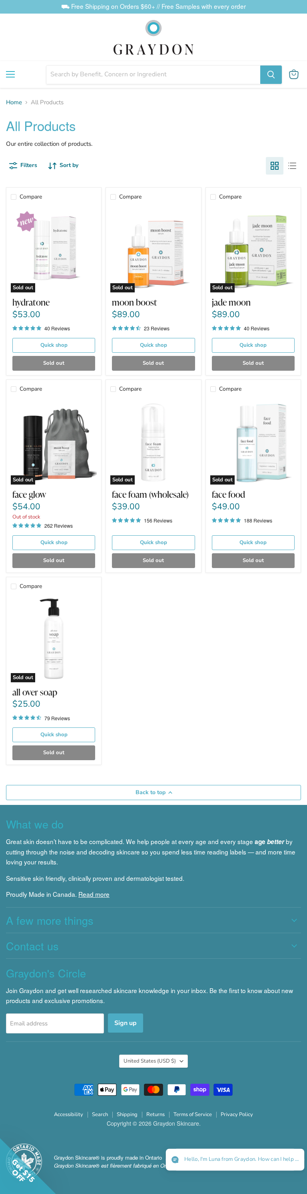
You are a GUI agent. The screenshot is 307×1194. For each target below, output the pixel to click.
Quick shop (54, 345)
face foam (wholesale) (150, 494)
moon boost (134, 302)
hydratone (31, 302)
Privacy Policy (237, 1114)
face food (228, 494)
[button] (235, 1160)
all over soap (34, 692)
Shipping (127, 1114)
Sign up (125, 1023)
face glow (29, 494)
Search (100, 1114)
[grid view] (274, 166)
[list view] (292, 166)
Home (14, 102)
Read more (94, 894)
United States (150, 1061)
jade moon (231, 302)
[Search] (271, 75)
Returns (155, 1114)
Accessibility (68, 1114)
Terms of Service (192, 1114)
